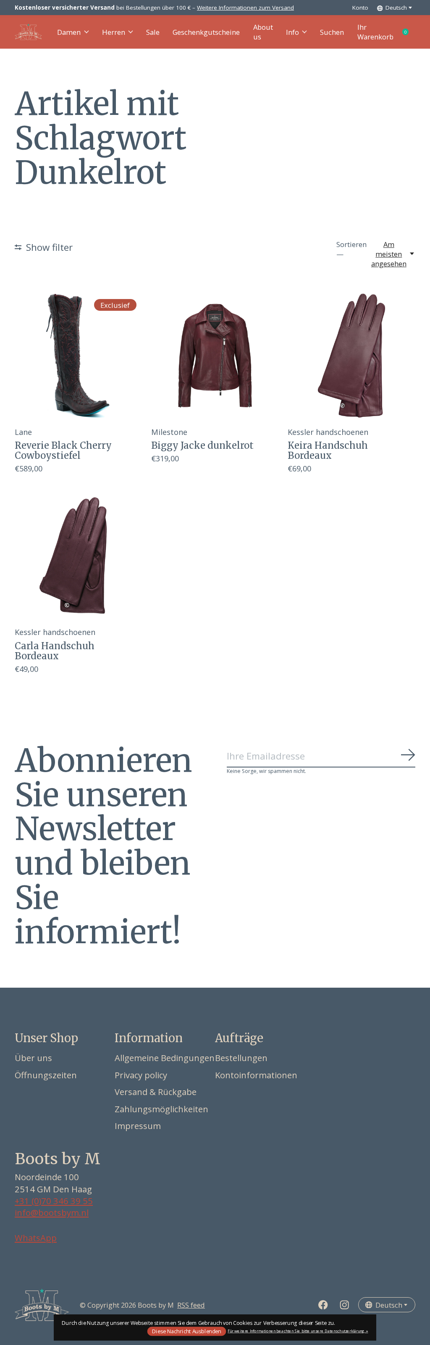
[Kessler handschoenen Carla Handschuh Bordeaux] (78, 555)
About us (263, 32)
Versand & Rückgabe (156, 1092)
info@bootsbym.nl (52, 1212)
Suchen (332, 32)
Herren (113, 32)
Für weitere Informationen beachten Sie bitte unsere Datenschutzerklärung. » (298, 1331)
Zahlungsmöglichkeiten (161, 1109)
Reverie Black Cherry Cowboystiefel (63, 450)
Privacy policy (141, 1075)
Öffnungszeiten (46, 1075)
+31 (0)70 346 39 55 (54, 1201)
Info (292, 32)
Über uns (33, 1058)
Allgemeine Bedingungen (165, 1058)
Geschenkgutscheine (206, 32)
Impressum (138, 1126)
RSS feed (191, 1305)
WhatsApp (36, 1238)
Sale (153, 32)
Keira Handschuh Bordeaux (328, 450)
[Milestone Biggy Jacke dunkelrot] (215, 355)
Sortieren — (351, 249)
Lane (23, 432)
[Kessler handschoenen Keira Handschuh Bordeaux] (351, 355)
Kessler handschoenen (328, 432)
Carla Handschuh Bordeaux (54, 651)
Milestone (169, 432)
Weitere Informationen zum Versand (245, 7)
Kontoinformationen (256, 1075)
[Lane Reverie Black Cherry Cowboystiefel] (78, 355)
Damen (69, 32)
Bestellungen (241, 1058)
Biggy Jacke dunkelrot (202, 445)
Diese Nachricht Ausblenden (186, 1331)
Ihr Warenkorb (386, 32)
